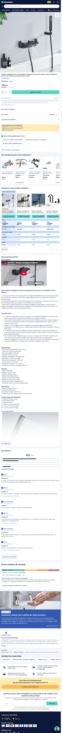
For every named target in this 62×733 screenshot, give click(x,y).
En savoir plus (46, 708)
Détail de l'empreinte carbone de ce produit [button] (15, 585)
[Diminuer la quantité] (3, 92)
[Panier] (57, 2)
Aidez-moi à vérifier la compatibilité (12, 140)
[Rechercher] (6, 6)
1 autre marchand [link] (15, 150)
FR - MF (8, 150)
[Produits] (2, 6)
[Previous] (53, 249)
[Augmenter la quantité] (9, 92)
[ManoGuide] (56, 728)
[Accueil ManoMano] (23, 2)
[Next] (57, 249)
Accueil (3, 652)
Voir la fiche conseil (52, 626)
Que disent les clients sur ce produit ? (36, 140)
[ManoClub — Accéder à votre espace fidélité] (49, 2)
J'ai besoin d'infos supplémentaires (12, 143)
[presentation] (57, 586)
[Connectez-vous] (54, 2)
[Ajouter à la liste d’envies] (57, 69)
